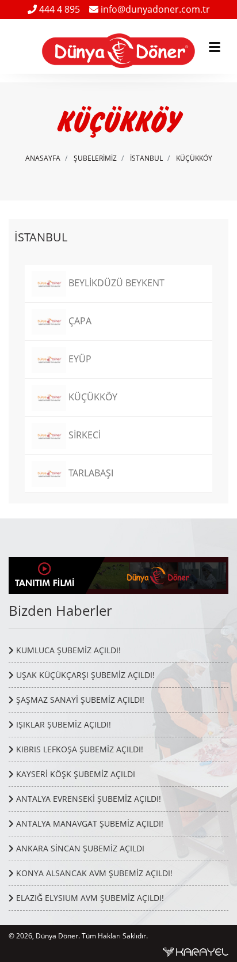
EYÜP (78, 359)
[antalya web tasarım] (195, 951)
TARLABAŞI (89, 473)
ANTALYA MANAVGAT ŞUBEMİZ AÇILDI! (88, 823)
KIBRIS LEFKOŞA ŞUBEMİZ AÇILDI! (78, 749)
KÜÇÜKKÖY (194, 158)
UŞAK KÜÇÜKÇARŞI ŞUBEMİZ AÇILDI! (84, 674)
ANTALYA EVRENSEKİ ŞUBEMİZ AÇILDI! (87, 798)
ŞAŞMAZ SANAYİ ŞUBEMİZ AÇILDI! (79, 699)
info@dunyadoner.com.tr (154, 9)
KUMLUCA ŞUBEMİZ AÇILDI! (67, 650)
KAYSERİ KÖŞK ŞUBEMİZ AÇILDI (74, 773)
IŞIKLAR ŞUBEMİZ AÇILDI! (62, 724)
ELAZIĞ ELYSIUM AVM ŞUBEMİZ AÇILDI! (89, 897)
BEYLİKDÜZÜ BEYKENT (115, 283)
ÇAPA (78, 321)
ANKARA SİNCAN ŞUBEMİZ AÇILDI (79, 848)
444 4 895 (58, 9)
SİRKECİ (83, 435)
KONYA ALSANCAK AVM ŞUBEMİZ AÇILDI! (93, 873)
